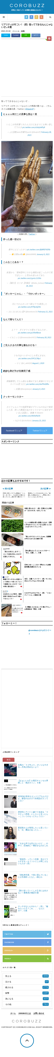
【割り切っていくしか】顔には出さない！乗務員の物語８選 (33, 891)
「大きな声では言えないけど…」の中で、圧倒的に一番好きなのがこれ (33, 844)
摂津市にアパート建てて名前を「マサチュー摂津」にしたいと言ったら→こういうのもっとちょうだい (33, 814)
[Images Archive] (49, 38)
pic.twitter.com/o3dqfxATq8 (33, 127)
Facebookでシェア (14, 430)
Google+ (9, 950)
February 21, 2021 (45, 311)
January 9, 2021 (43, 254)
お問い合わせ (38, 1013)
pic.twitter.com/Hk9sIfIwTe (29, 415)
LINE (25, 35)
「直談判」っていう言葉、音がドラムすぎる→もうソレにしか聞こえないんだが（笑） (33, 861)
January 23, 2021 (39, 420)
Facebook (16, 35)
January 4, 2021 (38, 389)
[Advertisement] (27, 68)
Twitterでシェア (40, 430)
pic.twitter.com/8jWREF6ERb (38, 249)
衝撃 (23, 31)
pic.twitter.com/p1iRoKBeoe (29, 332)
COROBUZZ (27, 5)
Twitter (6, 35)
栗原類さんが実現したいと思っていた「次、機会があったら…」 (33, 829)
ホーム (13, 1013)
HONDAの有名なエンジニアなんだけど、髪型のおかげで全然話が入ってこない (33, 798)
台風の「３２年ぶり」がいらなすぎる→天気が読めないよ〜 (33, 766)
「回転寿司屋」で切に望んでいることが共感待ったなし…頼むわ (33, 876)
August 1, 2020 (38, 363)
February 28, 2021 (44, 337)
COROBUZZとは (24, 1013)
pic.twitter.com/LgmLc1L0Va (29, 278)
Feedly (8, 959)
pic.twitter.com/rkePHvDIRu (37, 384)
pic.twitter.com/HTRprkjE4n (29, 307)
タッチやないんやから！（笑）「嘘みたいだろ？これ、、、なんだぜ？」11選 (33, 908)
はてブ (36, 35)
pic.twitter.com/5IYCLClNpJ (29, 358)
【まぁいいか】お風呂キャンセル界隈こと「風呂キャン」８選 (33, 781)
